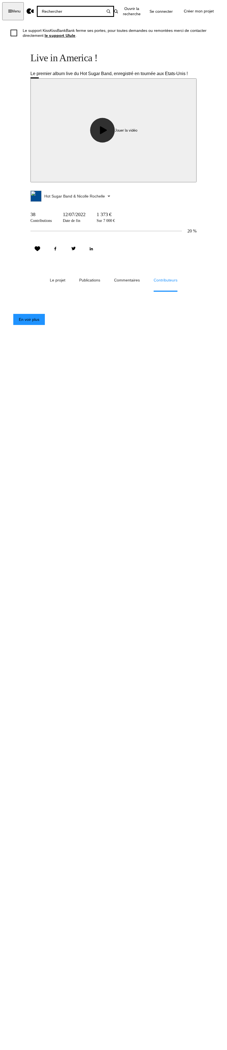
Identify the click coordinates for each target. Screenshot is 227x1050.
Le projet (57, 280)
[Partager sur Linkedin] (91, 249)
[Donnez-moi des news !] (37, 249)
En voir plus (29, 319)
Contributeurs (165, 280)
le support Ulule (60, 35)
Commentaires (127, 280)
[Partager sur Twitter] (73, 249)
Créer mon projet (199, 11)
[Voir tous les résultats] (108, 11)
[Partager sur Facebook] (55, 249)
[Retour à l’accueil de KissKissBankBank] (30, 11)
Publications (89, 280)
